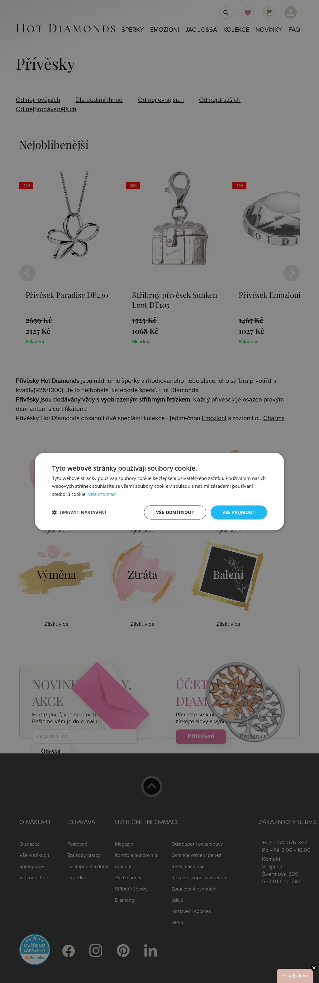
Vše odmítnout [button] (175, 512)
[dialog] (159, 491)
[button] (79, 512)
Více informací (102, 494)
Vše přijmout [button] (238, 512)
